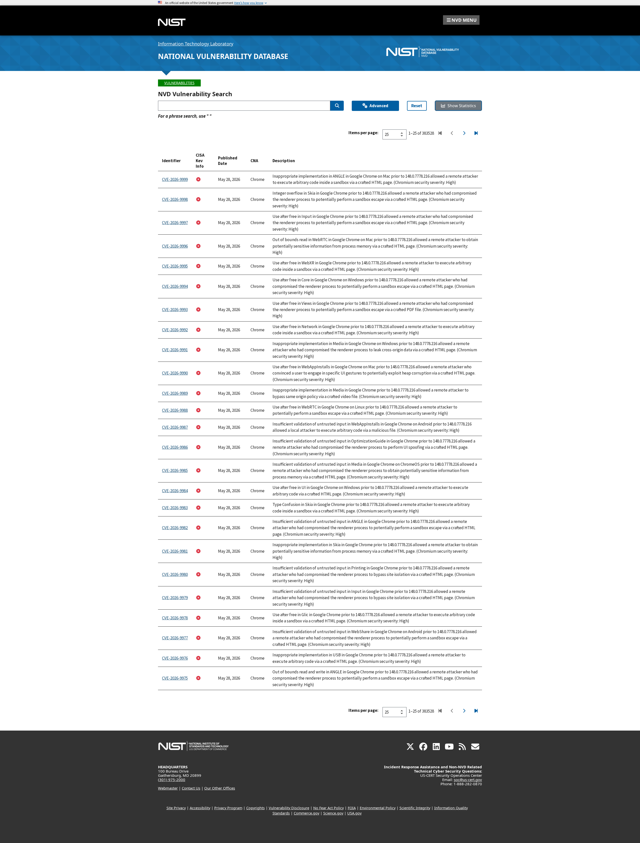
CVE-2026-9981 (175, 551)
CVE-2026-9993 (175, 309)
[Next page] (463, 133)
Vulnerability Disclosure (289, 808)
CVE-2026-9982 (175, 527)
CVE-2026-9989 (175, 393)
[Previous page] (451, 133)
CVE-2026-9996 (175, 246)
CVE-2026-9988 (175, 410)
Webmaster (168, 788)
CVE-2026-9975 (175, 678)
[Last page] (475, 133)
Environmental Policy (378, 808)
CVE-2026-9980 (175, 574)
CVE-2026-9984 (175, 490)
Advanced (379, 105)
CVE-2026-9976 (175, 658)
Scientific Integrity (415, 808)
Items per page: (363, 132)
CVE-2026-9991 (175, 350)
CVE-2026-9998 (175, 199)
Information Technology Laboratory (195, 44)
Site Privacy (176, 808)
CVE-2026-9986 (175, 447)
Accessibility (200, 808)
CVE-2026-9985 (175, 470)
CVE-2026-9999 (175, 179)
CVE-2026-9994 (175, 286)
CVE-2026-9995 (175, 266)
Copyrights (255, 808)
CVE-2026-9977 (175, 638)
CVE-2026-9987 (175, 427)
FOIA (352, 808)
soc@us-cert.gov (468, 779)
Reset (416, 105)
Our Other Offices (219, 788)
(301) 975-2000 (171, 779)
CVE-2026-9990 (175, 373)
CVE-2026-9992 (175, 330)
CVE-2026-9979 (175, 597)
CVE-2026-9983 (175, 507)
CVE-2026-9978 (175, 618)
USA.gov (354, 813)
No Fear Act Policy (328, 808)
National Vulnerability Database (223, 56)
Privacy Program (228, 808)
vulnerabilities (179, 82)
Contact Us (191, 788)
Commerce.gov (306, 813)
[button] (461, 20)
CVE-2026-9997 (175, 222)
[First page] (439, 133)
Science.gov (333, 813)
